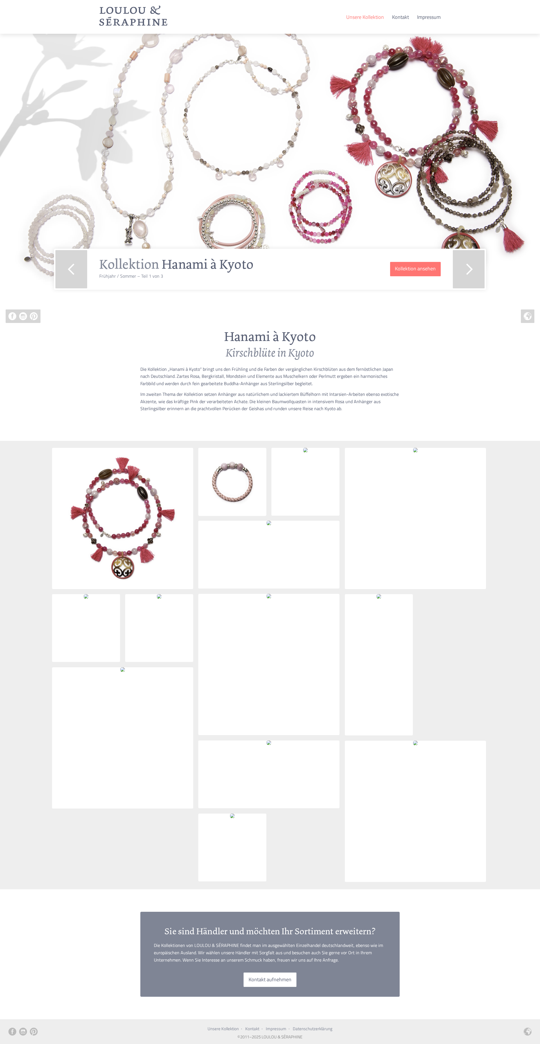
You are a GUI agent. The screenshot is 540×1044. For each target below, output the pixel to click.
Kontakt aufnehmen (270, 979)
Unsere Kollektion (365, 17)
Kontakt (400, 17)
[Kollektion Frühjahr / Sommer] (133, 25)
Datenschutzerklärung (312, 1028)
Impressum (429, 17)
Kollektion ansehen (415, 268)
